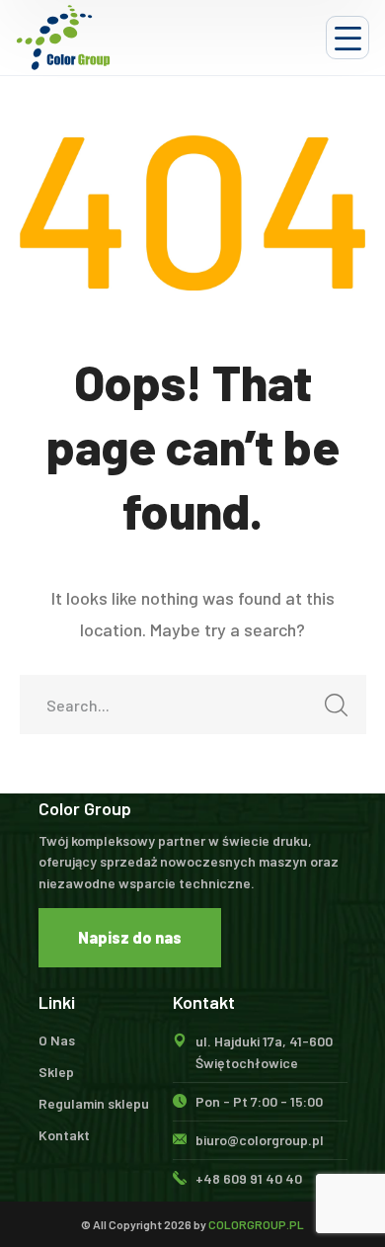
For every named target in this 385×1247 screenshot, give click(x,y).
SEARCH (336, 704)
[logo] (63, 37)
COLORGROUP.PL (256, 1224)
